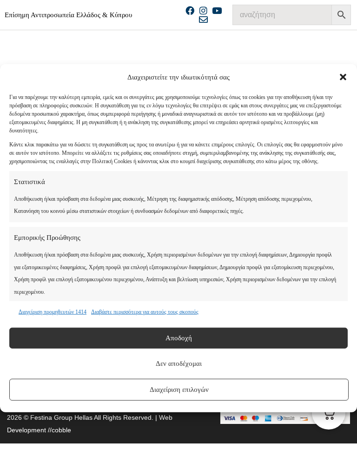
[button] (343, 77)
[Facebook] (189, 10)
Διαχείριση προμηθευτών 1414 (52, 312)
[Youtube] (216, 10)
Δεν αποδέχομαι (179, 363)
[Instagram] (203, 10)
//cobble (58, 430)
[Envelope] (203, 19)
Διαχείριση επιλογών (179, 389)
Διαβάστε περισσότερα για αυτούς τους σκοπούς (144, 312)
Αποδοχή (178, 338)
